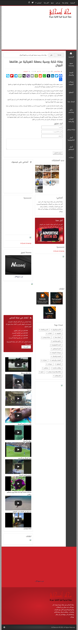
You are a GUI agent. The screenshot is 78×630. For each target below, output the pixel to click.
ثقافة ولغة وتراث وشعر (54, 372)
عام (51, 55)
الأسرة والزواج (57, 329)
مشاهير (46, 368)
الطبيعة (59, 333)
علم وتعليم (58, 375)
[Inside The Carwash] (18, 398)
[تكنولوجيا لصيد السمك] (18, 466)
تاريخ (42, 372)
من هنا (25, 347)
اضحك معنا (58, 337)
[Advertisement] (24, 30)
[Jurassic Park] (18, 520)
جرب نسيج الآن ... (39, 581)
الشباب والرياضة (56, 360)
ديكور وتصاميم (57, 341)
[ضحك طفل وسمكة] (18, 364)
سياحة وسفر (46, 337)
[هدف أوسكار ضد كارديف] (18, 449)
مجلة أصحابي (56, 71)
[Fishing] (18, 381)
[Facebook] (29, 2)
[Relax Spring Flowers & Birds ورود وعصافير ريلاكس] (18, 483)
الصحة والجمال (57, 356)
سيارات (45, 360)
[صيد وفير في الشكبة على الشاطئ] (18, 503)
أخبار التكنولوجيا (56, 345)
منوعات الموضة (56, 352)
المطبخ (59, 364)
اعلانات (50, 333)
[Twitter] (32, 2)
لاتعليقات (25, 71)
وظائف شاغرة (57, 368)
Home (59, 55)
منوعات (50, 364)
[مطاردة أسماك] (18, 432)
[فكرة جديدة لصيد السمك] (18, 415)
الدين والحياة (44, 329)
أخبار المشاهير (57, 349)
